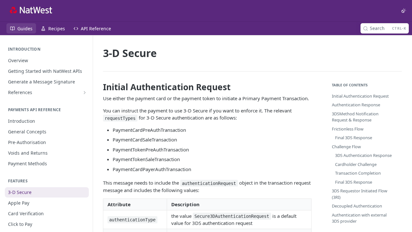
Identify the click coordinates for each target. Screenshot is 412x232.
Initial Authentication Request (360, 96)
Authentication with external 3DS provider (359, 218)
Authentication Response (356, 105)
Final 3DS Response (353, 137)
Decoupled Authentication (357, 206)
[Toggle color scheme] (403, 10)
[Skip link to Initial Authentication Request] (98, 87)
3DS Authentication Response (363, 155)
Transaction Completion (358, 173)
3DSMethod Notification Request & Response (355, 117)
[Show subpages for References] (84, 92)
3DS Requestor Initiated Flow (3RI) (359, 194)
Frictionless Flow (347, 129)
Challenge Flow (346, 147)
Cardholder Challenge (356, 164)
